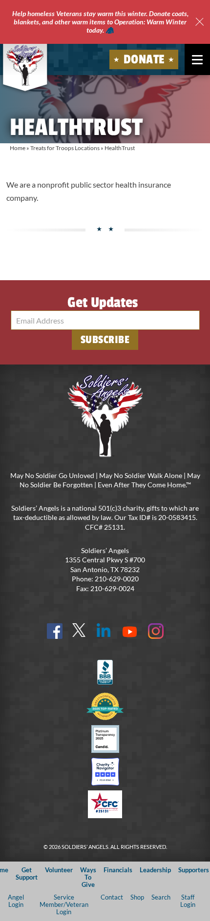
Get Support (27, 873)
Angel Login (16, 900)
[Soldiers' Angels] (25, 65)
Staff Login (187, 900)
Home (17, 148)
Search (160, 897)
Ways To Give (88, 877)
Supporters (193, 870)
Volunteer (59, 870)
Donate (144, 59)
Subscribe (105, 339)
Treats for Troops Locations (65, 148)
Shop (137, 897)
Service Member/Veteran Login (64, 904)
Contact (112, 897)
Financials (118, 870)
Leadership (155, 870)
